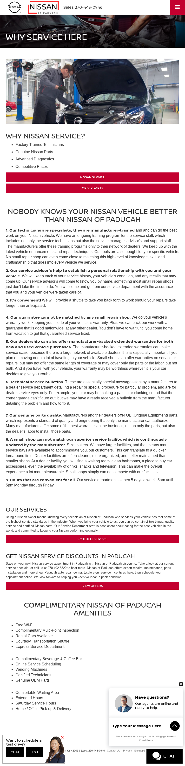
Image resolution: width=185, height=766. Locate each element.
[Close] (62, 738)
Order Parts (92, 188)
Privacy (127, 750)
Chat (15, 752)
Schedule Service (92, 539)
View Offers (92, 585)
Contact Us (113, 750)
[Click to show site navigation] (177, 7)
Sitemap (139, 750)
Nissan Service (92, 177)
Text (34, 752)
